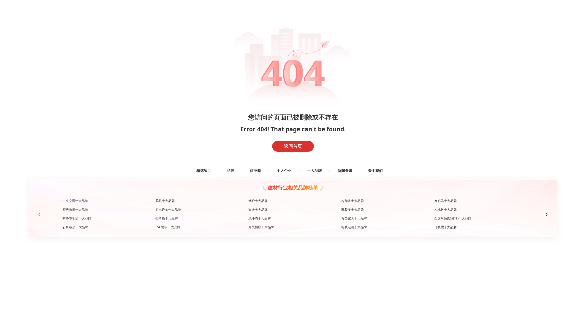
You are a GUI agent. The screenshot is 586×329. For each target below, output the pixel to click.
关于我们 (375, 170)
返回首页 (293, 146)
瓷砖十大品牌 (258, 209)
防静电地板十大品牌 (76, 218)
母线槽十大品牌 (445, 227)
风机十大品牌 (165, 201)
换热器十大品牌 (445, 201)
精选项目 (203, 170)
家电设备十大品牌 (168, 209)
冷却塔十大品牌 (352, 201)
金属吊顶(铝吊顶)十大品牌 (452, 218)
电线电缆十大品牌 (354, 227)
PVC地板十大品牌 (167, 227)
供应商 (255, 170)
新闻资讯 (345, 170)
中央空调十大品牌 (75, 201)
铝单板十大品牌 (166, 218)
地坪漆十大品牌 (259, 218)
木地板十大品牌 (445, 209)
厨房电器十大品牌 (75, 209)
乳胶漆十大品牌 (352, 209)
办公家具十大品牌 (354, 218)
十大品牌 (314, 170)
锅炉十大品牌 (258, 201)
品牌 (230, 170)
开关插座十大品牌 (261, 227)
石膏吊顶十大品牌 (75, 227)
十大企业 (284, 170)
